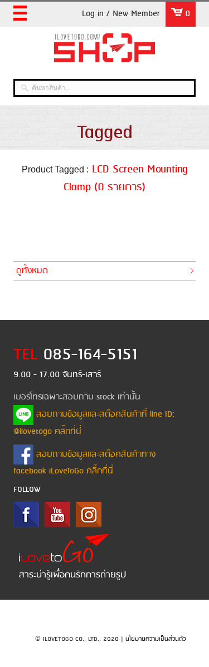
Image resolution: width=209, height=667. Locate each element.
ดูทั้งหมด (32, 271)
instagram (88, 514)
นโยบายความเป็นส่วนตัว (155, 639)
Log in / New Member (121, 14)
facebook (26, 514)
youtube (57, 514)
